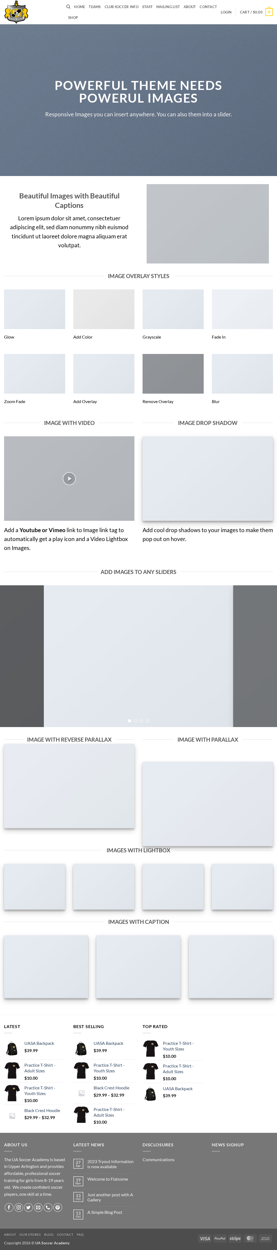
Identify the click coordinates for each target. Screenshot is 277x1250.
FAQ (80, 1234)
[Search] (68, 7)
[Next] (264, 656)
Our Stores (30, 1234)
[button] (226, 12)
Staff (147, 7)
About (190, 7)
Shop (73, 17)
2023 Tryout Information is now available (110, 1164)
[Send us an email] (38, 1207)
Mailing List (168, 7)
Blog (49, 1234)
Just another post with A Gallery (110, 1197)
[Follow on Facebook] (9, 1207)
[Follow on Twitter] (28, 1207)
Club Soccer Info (121, 7)
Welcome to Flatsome (107, 1178)
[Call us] (48, 1207)
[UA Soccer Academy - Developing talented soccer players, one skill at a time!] (31, 12)
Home (79, 7)
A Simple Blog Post (104, 1212)
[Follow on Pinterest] (57, 1207)
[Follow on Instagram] (18, 1207)
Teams (95, 7)
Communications (158, 1159)
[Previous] (12, 656)
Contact (208, 7)
